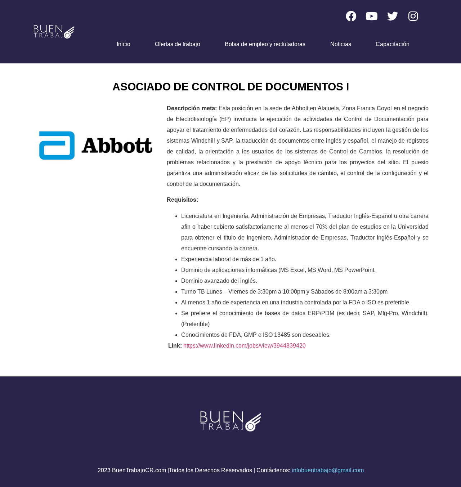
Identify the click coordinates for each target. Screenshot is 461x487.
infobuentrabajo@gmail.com (328, 470)
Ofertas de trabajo (177, 44)
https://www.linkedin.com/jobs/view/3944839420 (244, 346)
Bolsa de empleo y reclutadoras (265, 44)
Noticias (340, 44)
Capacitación (392, 44)
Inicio (123, 44)
